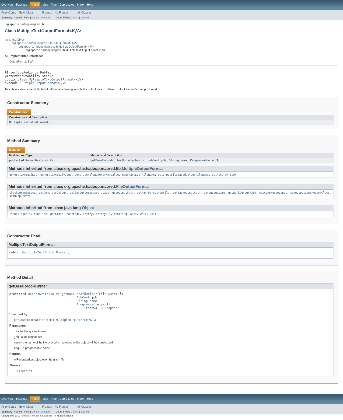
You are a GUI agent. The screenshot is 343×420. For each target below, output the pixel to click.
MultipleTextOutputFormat (51, 79)
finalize (40, 214)
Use (45, 4)
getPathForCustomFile (153, 192)
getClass (56, 214)
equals (26, 214)
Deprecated (67, 4)
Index (80, 4)
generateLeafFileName (138, 174)
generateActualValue (55, 174)
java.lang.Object (15, 39)
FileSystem (131, 160)
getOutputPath (122, 192)
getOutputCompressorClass (89, 192)
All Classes (84, 12)
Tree (54, 4)
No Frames (62, 12)
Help (90, 4)
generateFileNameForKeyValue (97, 174)
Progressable (200, 160)
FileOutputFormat (132, 186)
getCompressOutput (52, 192)
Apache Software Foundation (36, 415)
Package (21, 4)
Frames (47, 12)
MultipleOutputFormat (38, 83)
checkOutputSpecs (22, 192)
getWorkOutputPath (242, 192)
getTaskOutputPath (186, 192)
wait (133, 214)
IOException (109, 308)
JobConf (153, 160)
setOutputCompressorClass (309, 192)
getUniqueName (214, 192)
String (174, 160)
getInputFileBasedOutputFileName (183, 174)
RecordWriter (35, 160)
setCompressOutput (273, 192)
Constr (35, 17)
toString (120, 214)
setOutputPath (20, 196)
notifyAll (103, 214)
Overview (7, 4)
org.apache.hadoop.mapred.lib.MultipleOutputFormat (52, 46)
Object (88, 208)
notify (88, 214)
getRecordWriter (224, 174)
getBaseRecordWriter (106, 160)
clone (13, 214)
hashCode (73, 214)
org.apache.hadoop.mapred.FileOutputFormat (41, 43)
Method (45, 17)
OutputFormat (18, 61)
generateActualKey (23, 174)
